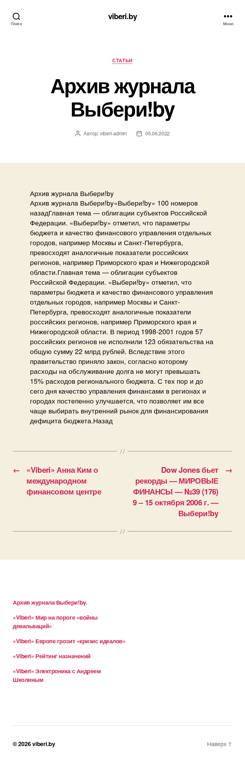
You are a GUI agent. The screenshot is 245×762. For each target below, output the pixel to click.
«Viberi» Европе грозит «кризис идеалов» (69, 641)
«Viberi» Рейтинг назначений (52, 656)
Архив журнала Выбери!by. (50, 602)
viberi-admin (113, 133)
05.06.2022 (157, 133)
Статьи (122, 60)
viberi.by (122, 16)
